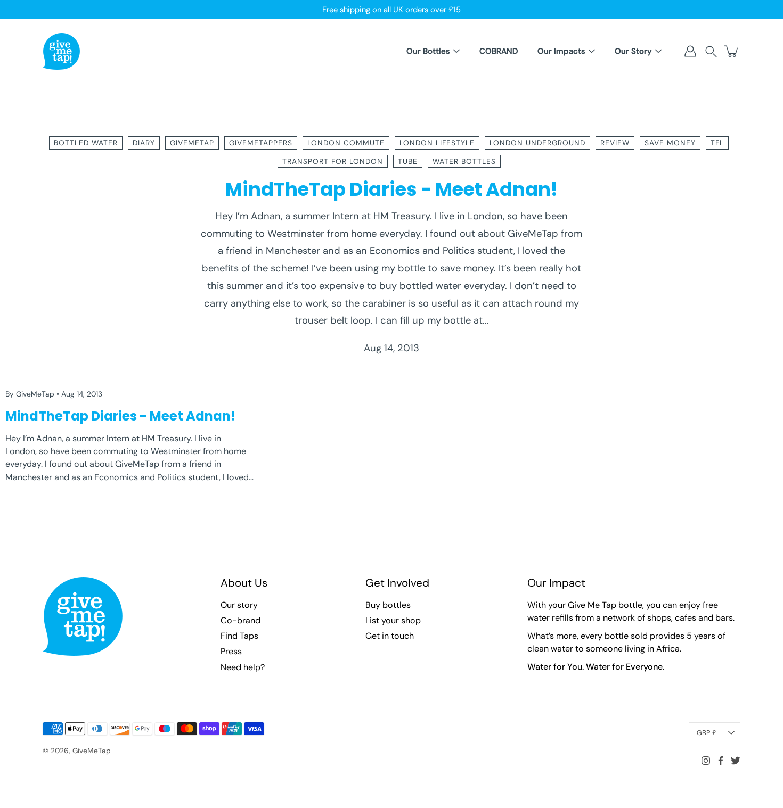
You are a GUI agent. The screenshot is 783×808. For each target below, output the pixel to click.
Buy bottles (388, 605)
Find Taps (239, 635)
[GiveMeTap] (61, 51)
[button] (711, 51)
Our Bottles (428, 51)
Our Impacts (561, 51)
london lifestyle (437, 142)
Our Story (633, 51)
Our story (239, 605)
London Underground (537, 142)
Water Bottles (464, 161)
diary (144, 142)
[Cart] (731, 51)
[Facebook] (720, 760)
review (615, 142)
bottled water (86, 142)
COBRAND (498, 51)
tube (408, 161)
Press (231, 651)
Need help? (243, 667)
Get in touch (389, 635)
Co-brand (240, 620)
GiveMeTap (91, 750)
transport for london (332, 161)
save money (670, 142)
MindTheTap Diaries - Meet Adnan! (391, 189)
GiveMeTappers (260, 142)
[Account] (690, 51)
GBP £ (706, 732)
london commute (346, 142)
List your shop (393, 620)
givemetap (192, 142)
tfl (717, 142)
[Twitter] (735, 760)
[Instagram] (706, 760)
